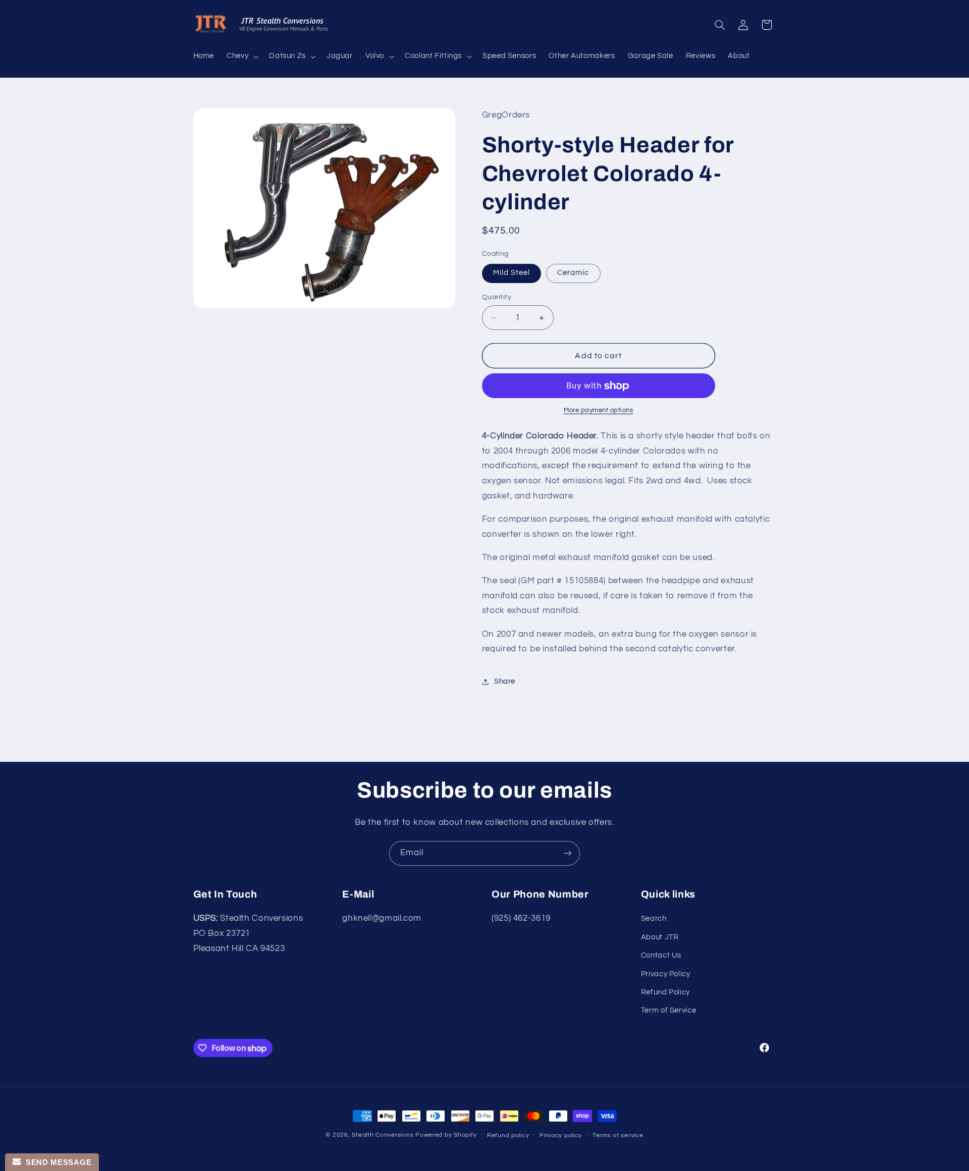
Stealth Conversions (382, 1135)
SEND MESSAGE (56, 1162)
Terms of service (618, 1135)
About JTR (660, 937)
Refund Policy (665, 992)
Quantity (496, 297)
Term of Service (668, 1011)
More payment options (598, 411)
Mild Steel (511, 273)
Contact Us (661, 956)
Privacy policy (561, 1135)
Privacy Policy (665, 974)
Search (654, 919)
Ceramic (573, 273)
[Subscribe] (567, 853)
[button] (242, 56)
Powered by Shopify (445, 1135)
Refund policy (508, 1135)
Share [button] (504, 682)
